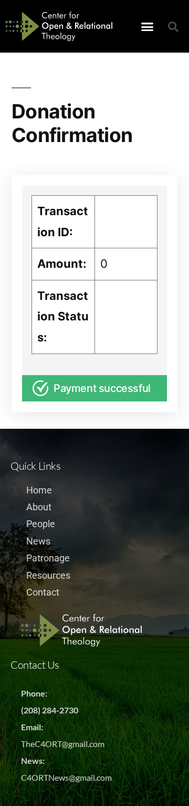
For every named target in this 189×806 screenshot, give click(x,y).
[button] (148, 26)
